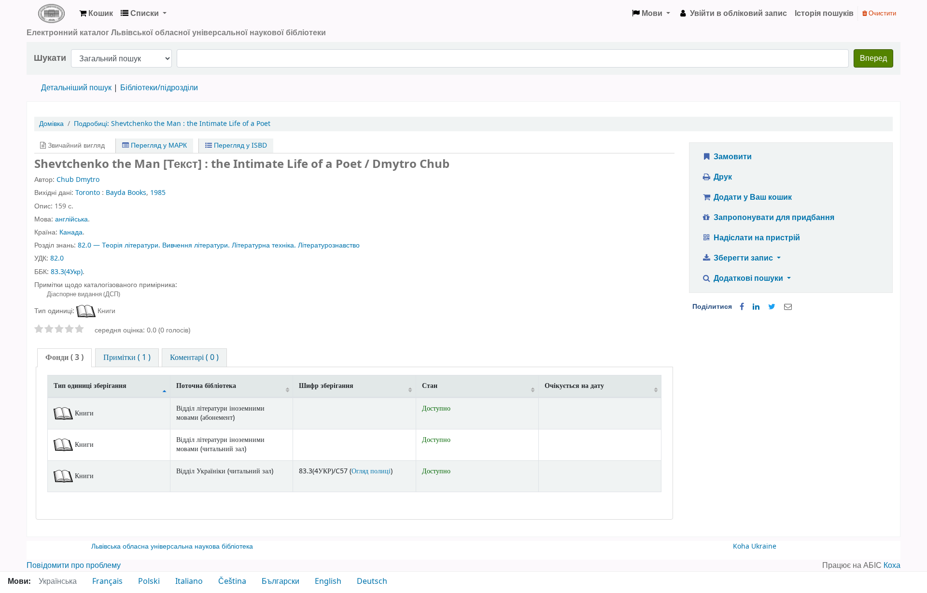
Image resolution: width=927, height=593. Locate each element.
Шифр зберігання (326, 386)
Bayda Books (126, 193)
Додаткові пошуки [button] (748, 278)
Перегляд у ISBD (239, 145)
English (328, 581)
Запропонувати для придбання (773, 217)
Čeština (232, 581)
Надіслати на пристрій (756, 238)
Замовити (732, 157)
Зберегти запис (743, 258)
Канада (71, 232)
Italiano (189, 581)
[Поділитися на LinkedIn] (756, 307)
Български (280, 581)
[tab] (64, 357)
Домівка (51, 124)
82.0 (57, 258)
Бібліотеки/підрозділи (159, 88)
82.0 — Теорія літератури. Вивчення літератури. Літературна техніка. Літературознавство (219, 245)
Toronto (87, 193)
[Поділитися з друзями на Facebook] (741, 307)
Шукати (50, 58)
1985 (158, 193)
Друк (722, 177)
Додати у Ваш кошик (752, 197)
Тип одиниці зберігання (90, 386)
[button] (96, 13)
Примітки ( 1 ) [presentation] (127, 357)
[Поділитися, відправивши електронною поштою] (788, 307)
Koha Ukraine (754, 546)
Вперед (873, 58)
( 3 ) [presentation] (64, 357)
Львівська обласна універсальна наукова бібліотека (172, 546)
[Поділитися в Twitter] (772, 307)
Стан (429, 386)
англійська (71, 219)
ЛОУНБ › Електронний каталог (51, 13)
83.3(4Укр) (67, 272)
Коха (892, 565)
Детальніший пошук (76, 88)
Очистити (881, 13)
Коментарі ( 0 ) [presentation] (194, 357)
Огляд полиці (371, 471)
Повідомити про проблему (74, 565)
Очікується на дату (574, 386)
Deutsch (372, 581)
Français (107, 581)
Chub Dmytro (77, 180)
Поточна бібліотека (206, 386)
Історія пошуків (824, 13)
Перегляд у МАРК (158, 145)
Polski (149, 581)
